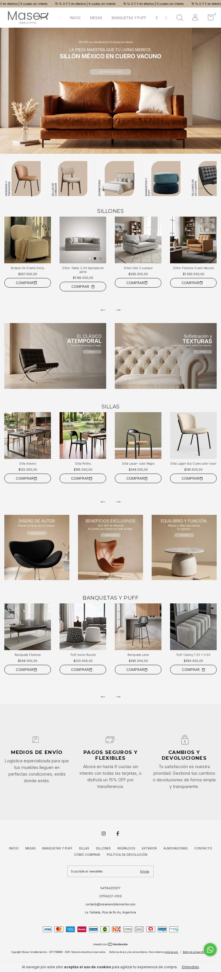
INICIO (75, 18)
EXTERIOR (149, 848)
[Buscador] (179, 18)
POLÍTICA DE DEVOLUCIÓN (127, 854)
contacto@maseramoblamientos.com (111, 904)
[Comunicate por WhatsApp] (210, 949)
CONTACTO (203, 848)
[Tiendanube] (111, 945)
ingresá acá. (171, 952)
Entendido (190, 967)
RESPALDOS (126, 848)
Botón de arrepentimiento (196, 952)
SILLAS (84, 848)
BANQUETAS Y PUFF (129, 18)
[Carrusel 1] (55, 356)
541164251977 (110, 888)
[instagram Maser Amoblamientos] (103, 833)
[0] (208, 18)
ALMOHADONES (175, 848)
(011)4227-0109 (110, 896)
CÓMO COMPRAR (87, 854)
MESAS (96, 18)
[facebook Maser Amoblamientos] (117, 833)
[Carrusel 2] (166, 356)
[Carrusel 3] (184, 547)
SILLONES (103, 848)
